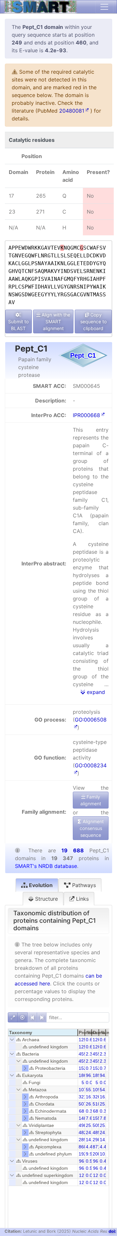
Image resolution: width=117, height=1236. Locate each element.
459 (82, 1054)
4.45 (90, 1146)
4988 (84, 1125)
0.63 (104, 1039)
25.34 (105, 1125)
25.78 (92, 1125)
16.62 (92, 1096)
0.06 (90, 1175)
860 (82, 1146)
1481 (84, 1118)
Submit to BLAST (18, 325)
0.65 (90, 1039)
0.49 (104, 1161)
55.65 (92, 1089)
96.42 (92, 1075)
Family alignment (90, 800)
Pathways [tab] (83, 885)
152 (82, 1068)
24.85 (105, 1132)
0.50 (90, 1161)
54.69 (105, 1089)
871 (96, 1146)
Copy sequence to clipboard (93, 321)
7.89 (104, 1118)
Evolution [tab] (40, 885)
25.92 (105, 1103)
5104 (98, 1103)
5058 (98, 1125)
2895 (84, 1139)
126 (96, 1039)
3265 (98, 1096)
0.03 (90, 1082)
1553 (98, 1118)
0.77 (104, 1068)
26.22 (92, 1103)
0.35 (90, 1111)
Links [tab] (81, 899)
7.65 (90, 1118)
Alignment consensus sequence (92, 828)
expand (95, 692)
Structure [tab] (45, 899)
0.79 (90, 1068)
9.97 (90, 1153)
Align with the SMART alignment (55, 321)
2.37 (90, 1054)
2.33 (104, 1054)
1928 (84, 1153)
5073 (84, 1103)
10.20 (105, 1153)
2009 (98, 1153)
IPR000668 (86, 415)
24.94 (92, 1132)
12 (81, 1175)
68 (81, 1111)
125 (82, 1039)
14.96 (92, 1139)
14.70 (105, 1139)
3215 (84, 1096)
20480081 (71, 110)
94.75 (105, 1075)
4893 (98, 1132)
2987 (98, 1139)
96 (81, 1161)
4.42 (104, 1146)
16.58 (105, 1096)
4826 (84, 1132)
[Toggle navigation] (104, 6)
